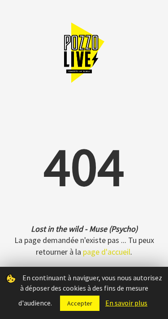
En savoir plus (126, 302)
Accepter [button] (79, 303)
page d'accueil (106, 252)
